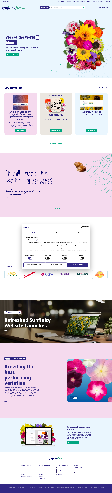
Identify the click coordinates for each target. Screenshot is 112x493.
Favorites (102, 1)
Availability (41, 474)
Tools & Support (95, 1)
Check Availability (104, 7)
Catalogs (88, 1)
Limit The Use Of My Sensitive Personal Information (92, 487)
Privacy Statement (44, 487)
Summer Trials (75, 1)
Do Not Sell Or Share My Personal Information (63, 487)
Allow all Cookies (78, 264)
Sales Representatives (44, 470)
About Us (23, 468)
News (22, 470)
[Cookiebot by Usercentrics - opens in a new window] (82, 227)
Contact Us (107, 1)
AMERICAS (5, 1)
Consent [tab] (33, 232)
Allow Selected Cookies (56, 264)
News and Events (62, 1)
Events (22, 472)
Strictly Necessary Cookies (34, 264)
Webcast (69, 1)
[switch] (47, 258)
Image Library (42, 478)
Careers (23, 474)
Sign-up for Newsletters (26, 476)
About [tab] (79, 232)
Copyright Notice (10, 487)
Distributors (82, 1)
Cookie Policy (33, 240)
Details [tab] (56, 232)
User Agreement (22, 487)
